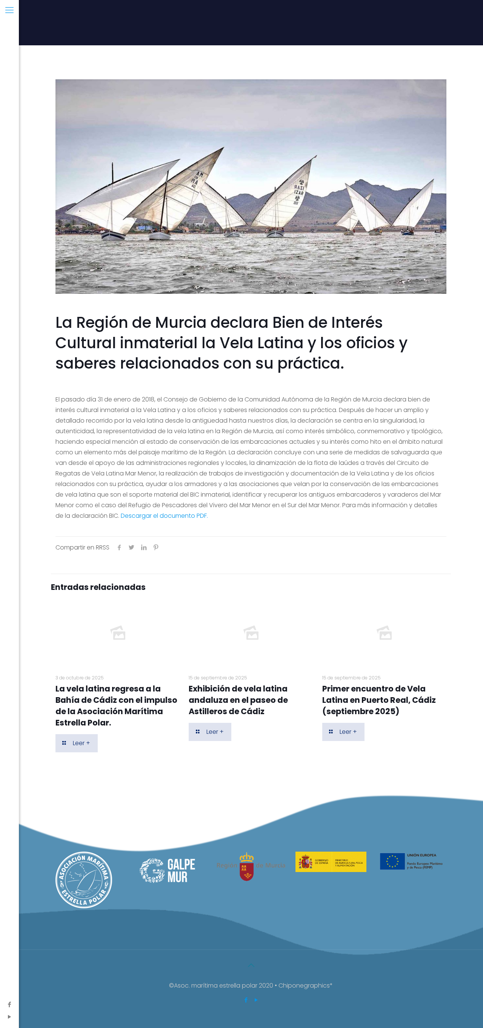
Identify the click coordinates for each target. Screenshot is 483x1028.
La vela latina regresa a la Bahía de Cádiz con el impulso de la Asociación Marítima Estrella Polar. (116, 705)
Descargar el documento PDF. (164, 515)
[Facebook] (9, 1004)
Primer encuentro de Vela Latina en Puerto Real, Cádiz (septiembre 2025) (379, 700)
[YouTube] (9, 1017)
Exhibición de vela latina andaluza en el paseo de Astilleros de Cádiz (238, 700)
